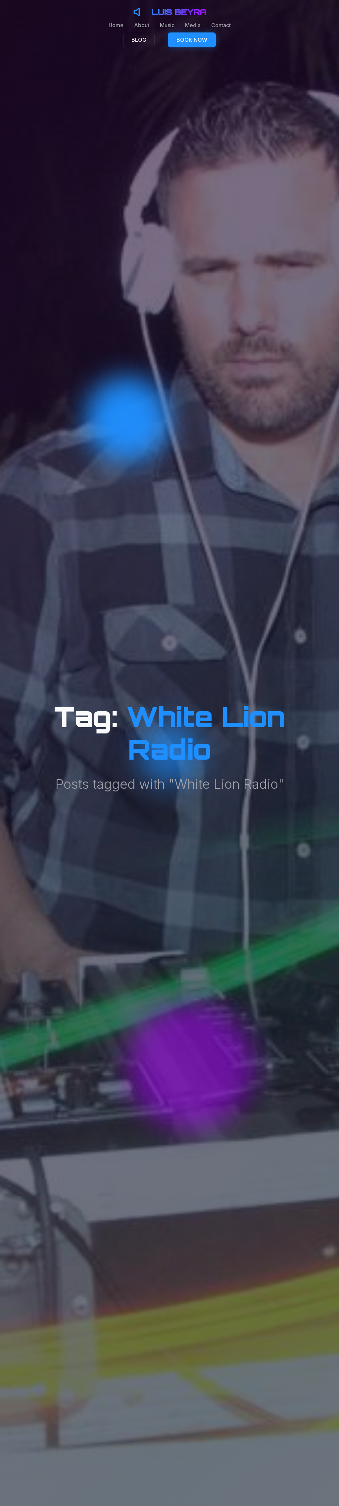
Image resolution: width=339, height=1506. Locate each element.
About (141, 25)
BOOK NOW (191, 39)
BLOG (138, 39)
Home (116, 25)
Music (167, 25)
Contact (221, 25)
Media (193, 25)
